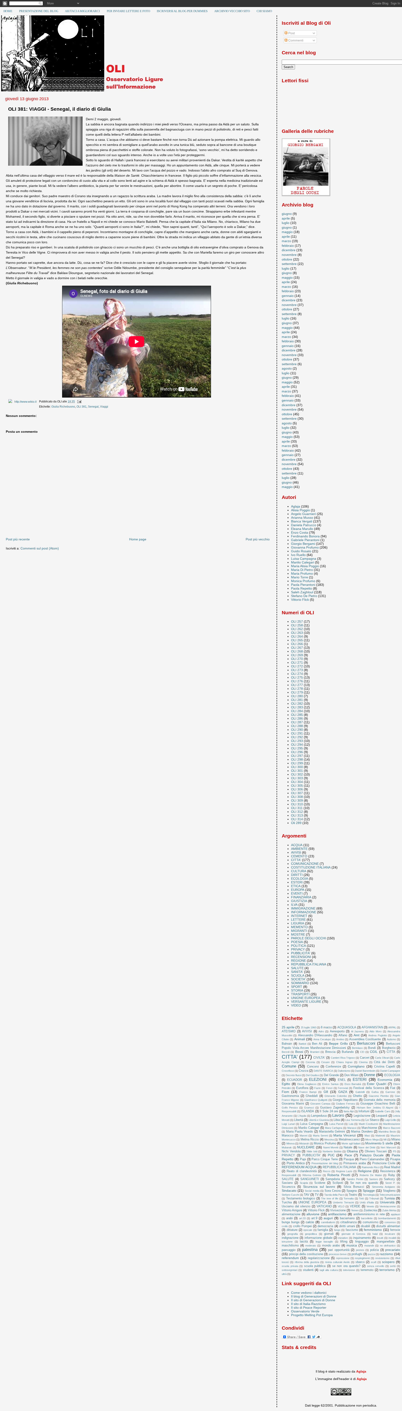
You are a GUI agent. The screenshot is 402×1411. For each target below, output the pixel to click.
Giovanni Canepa (320, 1103)
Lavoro (338, 1115)
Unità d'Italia (367, 1202)
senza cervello (375, 1266)
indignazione (290, 1237)
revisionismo (382, 1258)
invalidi (392, 1237)
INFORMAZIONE (303, 912)
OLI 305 (297, 785)
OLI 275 (297, 677)
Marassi (351, 1127)
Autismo (391, 1039)
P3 (394, 1151)
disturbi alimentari (388, 1226)
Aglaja (295, 506)
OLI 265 (297, 640)
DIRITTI (297, 875)
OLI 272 (297, 666)
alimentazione (291, 1214)
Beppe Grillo (338, 1043)
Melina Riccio (310, 1139)
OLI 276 (297, 681)
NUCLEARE (306, 1147)
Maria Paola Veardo (299, 1131)
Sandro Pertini (355, 1179)
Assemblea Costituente (365, 1039)
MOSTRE (298, 934)
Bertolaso (357, 1048)
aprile (286, 218)
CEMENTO (299, 856)
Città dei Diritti (384, 1062)
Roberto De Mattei (371, 1175)
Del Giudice (312, 1075)
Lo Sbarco (372, 1120)
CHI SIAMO (264, 11)
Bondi (372, 1048)
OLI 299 (297, 763)
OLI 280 (297, 696)
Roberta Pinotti (338, 1175)
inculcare (390, 1233)
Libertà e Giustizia (319, 1120)
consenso (390, 1222)
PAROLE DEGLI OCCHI (308, 938)
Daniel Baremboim (365, 1070)
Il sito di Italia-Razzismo (308, 1304)
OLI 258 (297, 625)
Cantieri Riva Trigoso (343, 1057)
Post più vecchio (258, 539)
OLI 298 (297, 759)
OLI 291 (297, 733)
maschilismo (290, 1245)
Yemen (355, 1210)
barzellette (367, 1218)
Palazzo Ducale (372, 1155)
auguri (328, 1218)
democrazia (325, 1226)
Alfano (342, 1035)
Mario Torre (299, 577)
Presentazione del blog (325, 1163)
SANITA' (297, 972)
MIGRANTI (299, 931)
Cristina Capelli (384, 1066)
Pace (348, 1155)
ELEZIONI (318, 1079)
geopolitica (311, 1233)
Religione (365, 1171)
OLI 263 (297, 633)
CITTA (391, 1052)
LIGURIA (297, 923)
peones (360, 1250)
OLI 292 (297, 737)
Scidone (319, 1182)
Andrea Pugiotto (377, 1035)
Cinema (363, 1062)
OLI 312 (297, 812)
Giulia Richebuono (63, 406)
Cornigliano (356, 1066)
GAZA (342, 1092)
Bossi (299, 1052)
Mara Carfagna (333, 1127)
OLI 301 (297, 770)
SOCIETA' (298, 979)
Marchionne (369, 1127)
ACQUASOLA (346, 1027)
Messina (329, 1139)
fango (337, 1230)
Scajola (304, 1182)
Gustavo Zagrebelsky (335, 1107)
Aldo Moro (375, 1031)
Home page (137, 539)
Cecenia (310, 1062)
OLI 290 (297, 729)
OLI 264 (297, 636)
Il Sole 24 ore (329, 1111)
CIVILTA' (319, 1057)
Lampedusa (319, 1115)
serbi (392, 1266)
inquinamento (362, 1237)
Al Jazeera (357, 1031)
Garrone (390, 1092)
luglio (285, 223)
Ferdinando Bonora (305, 536)
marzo (286, 241)
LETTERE (298, 919)
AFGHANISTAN (372, 1027)
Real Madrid (392, 1167)
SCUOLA (297, 975)
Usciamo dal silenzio (296, 1206)
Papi (303, 1159)
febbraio (288, 245)
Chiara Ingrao (344, 1062)
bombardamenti (387, 1218)
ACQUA (296, 845)
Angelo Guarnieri (303, 514)
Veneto (370, 1206)
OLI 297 (297, 756)
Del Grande (331, 1075)
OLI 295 (297, 748)
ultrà (284, 1274)
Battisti (302, 1043)
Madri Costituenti (368, 1124)
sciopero (388, 1262)
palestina (310, 1249)
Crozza (303, 1070)
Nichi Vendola (291, 1151)
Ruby (391, 1175)
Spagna (351, 1190)
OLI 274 (297, 674)
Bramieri (314, 1052)
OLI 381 (82, 406)
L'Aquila (302, 1115)
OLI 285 (297, 715)
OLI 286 (297, 718)
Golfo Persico (290, 1107)
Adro (321, 1031)
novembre (289, 255)
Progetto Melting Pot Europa (312, 1315)
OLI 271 (297, 662)
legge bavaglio (324, 1241)
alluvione (312, 1214)
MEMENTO (299, 927)
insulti (380, 1237)
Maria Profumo (302, 573)
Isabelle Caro (382, 1111)
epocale (307, 1230)
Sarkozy (389, 1179)
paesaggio (288, 1250)
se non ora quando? (346, 1266)
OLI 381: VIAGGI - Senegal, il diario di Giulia (59, 109)
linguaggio (362, 1241)
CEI (362, 1052)
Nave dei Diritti (366, 1147)
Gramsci (309, 1107)
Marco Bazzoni (391, 1127)
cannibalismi (328, 1222)
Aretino (340, 1039)
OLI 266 (297, 644)
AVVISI (296, 852)
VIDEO (296, 1005)
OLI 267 (297, 647)
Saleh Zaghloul (302, 592)
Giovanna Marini (293, 1103)
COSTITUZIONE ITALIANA (311, 867)
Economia (385, 1079)
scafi (373, 1262)
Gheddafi (312, 1096)
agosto (287, 368)
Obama (352, 1151)
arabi (289, 1218)
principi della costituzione (306, 1254)
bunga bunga (290, 1222)
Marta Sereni (320, 1135)
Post (291, 33)
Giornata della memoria (379, 1100)
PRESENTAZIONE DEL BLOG (38, 11)
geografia (292, 1233)
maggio (287, 232)
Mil (384, 1139)
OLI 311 (297, 808)
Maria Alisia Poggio (305, 566)
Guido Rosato (301, 551)
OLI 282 (297, 703)
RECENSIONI (301, 957)
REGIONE (298, 960)
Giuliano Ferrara (345, 1103)
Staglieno (389, 1190)
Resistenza (387, 1171)
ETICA (296, 886)
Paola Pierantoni (303, 585)
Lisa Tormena (353, 1120)
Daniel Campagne (390, 1070)
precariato (392, 1250)
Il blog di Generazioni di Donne (313, 1296)
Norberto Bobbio (332, 1151)
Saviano (287, 1182)
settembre (289, 264)
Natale (348, 1147)
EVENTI (297, 893)
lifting (343, 1241)
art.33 (302, 1218)
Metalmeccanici (349, 1139)
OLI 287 (297, 722)
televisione (349, 1270)
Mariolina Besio (387, 1131)
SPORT (296, 987)
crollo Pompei (302, 1226)
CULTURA (298, 871)
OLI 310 (297, 804)
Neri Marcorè (388, 1147)
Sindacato (289, 1190)
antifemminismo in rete (369, 1214)
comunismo (370, 1222)
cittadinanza (348, 1222)
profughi (357, 1254)
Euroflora (302, 1088)
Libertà (298, 1120)
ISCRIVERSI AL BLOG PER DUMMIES (182, 11)
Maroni (303, 1135)
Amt (356, 1035)
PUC (331, 1155)
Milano (395, 1139)
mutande (369, 1245)
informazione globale (318, 1237)
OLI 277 (297, 685)
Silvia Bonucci (354, 1186)
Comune (289, 1066)
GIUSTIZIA (299, 901)
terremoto (367, 1270)
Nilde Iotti (312, 1151)
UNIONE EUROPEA (305, 998)
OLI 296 (297, 752)
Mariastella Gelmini (332, 1131)
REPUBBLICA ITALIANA (308, 964)
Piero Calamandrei (372, 1159)
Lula (351, 1124)
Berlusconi (366, 1043)
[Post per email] (78, 401)
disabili (365, 1226)
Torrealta (349, 1198)
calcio (310, 1222)
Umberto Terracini (343, 1202)
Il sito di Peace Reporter (308, 1307)
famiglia (323, 1230)
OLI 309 (297, 800)
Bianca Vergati (301, 521)
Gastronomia (290, 1096)
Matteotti (380, 1135)
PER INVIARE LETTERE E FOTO (128, 11)
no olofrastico (388, 1245)
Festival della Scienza (368, 1088)
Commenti (295, 40)
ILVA (294, 904)
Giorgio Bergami (303, 544)
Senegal (93, 406)
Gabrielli (360, 1092)
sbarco (360, 1262)
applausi (395, 1214)
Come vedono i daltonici (308, 1292)
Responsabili (289, 1175)
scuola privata (290, 1266)
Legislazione (362, 1115)
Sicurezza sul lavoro (319, 1186)
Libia (337, 1120)
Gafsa (375, 1092)
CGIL (374, 1052)
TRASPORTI (300, 994)
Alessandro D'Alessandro (315, 1035)
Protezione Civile (383, 1163)
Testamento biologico (300, 1198)
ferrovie (395, 1230)
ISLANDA (307, 1111)
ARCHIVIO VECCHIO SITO (232, 11)
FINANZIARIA (301, 897)
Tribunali (374, 1198)
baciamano (347, 1218)
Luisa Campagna (303, 558)
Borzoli (285, 1052)
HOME (7, 11)
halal (375, 1233)
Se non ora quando (364, 1182)
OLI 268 (297, 651)
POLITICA (298, 946)
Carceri (364, 1057)
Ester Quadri (376, 1084)
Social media (312, 1190)
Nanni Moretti (330, 1147)
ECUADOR (294, 1079)
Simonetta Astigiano (383, 1186)
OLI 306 (297, 789)
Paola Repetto (301, 588)
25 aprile (288, 1027)
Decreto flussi (293, 1075)
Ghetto (357, 1096)
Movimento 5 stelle (379, 1143)
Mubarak (287, 1147)
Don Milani (351, 1075)
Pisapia (395, 1159)
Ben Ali (317, 1043)
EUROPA (297, 890)
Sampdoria (332, 1179)
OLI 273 (297, 670)
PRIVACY (298, 949)
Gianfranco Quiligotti (315, 1100)
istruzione (287, 1241)
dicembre (288, 250)
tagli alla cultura (329, 1270)
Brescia (330, 1052)
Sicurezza (288, 1186)
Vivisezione (338, 1210)
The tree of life (329, 1198)
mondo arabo (331, 1245)
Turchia (287, 1202)
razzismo (386, 1254)
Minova (290, 1143)
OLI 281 (297, 700)
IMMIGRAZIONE (303, 908)
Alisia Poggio (300, 510)
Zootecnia (370, 1210)
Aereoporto (337, 1031)
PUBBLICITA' (300, 953)
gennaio (288, 296)
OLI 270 (297, 659)
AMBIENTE (299, 849)
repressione (342, 1258)
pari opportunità (338, 1250)
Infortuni (363, 1111)
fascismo (352, 1230)
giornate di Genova (353, 1233)
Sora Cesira (333, 1190)
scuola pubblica (315, 1266)
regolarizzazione (319, 1258)
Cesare (325, 1062)
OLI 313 (297, 815)
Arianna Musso (302, 517)
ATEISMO (288, 1031)
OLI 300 (297, 767)
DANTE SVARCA (323, 1070)
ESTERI (297, 882)
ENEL (342, 1079)
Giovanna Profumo (305, 547)
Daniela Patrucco (303, 525)
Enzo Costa (299, 532)
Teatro (353, 1194)
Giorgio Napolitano (345, 1100)
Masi (367, 1135)
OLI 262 (297, 629)
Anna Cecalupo (322, 1039)
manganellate (386, 1241)
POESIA (297, 942)
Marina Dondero (361, 1131)
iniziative (343, 1237)
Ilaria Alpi (349, 1111)
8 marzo (326, 1027)
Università (387, 1202)
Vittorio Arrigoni (292, 1210)
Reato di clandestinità (302, 1171)
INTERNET (299, 916)
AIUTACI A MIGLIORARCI (82, 11)
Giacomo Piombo (379, 1096)
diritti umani (347, 1226)
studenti (308, 1270)
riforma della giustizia (307, 1262)
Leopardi (381, 1115)
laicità (304, 1241)
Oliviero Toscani (376, 1151)
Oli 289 (296, 823)
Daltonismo (344, 1070)
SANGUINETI (309, 1179)
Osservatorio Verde (305, 1311)
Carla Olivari (382, 1057)
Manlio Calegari (302, 562)
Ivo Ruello (298, 555)
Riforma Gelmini (311, 1175)
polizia (374, 1250)
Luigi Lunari (288, 1124)
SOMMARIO (300, 983)
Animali (299, 1039)
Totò (361, 1198)
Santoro (373, 1179)
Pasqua (349, 1159)
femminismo (373, 1230)
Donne (369, 1075)
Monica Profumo (303, 581)
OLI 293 (297, 741)
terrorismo (387, 1270)
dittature (292, 1230)
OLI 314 (297, 819)
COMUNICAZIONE (305, 863)
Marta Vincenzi (344, 1135)
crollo (285, 1226)
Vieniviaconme (387, 1206)
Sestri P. (390, 1182)
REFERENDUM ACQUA (299, 1167)
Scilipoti (337, 1182)
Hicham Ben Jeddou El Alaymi (375, 1107)
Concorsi (313, 1066)
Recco (326, 1171)
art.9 (314, 1218)
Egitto (286, 1084)
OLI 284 (297, 711)
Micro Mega (372, 1139)
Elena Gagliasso (306, 1084)
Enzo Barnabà (353, 1084)
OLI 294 (297, 744)
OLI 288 (297, 726)
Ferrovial (343, 1088)
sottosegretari (289, 1270)
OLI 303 (297, 778)
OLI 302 (297, 774)
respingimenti (362, 1258)
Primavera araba (354, 1163)
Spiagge (369, 1190)
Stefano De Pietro (304, 596)
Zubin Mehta (389, 1210)
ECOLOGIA (299, 878)
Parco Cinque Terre (325, 1159)
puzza (371, 1254)
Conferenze (333, 1066)
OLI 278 (297, 688)
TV (317, 1194)
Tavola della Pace (334, 1194)
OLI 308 (297, 797)
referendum (290, 1258)
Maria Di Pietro (302, 570)
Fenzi (329, 1088)
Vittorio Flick (300, 599)
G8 (326, 1092)
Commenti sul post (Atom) (39, 548)
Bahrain (287, 1043)
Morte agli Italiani (351, 1143)
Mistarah (304, 1143)
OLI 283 (297, 707)
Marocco (287, 1135)
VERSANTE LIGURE (306, 1001)
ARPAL (392, 1027)
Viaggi (104, 406)
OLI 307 (297, 793)
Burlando (348, 1052)
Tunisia (389, 1198)
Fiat (392, 1088)
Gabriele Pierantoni (305, 540)
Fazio (317, 1088)
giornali (329, 1234)
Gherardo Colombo (336, 1096)
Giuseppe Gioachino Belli (377, 1103)
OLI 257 (297, 621)
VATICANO (324, 1206)
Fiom (285, 1092)
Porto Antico (296, 1163)
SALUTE (297, 968)
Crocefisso (288, 1070)
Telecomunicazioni (389, 1194)
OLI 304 (297, 782)
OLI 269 (297, 655)
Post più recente (18, 539)
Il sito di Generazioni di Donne (313, 1300)
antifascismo (337, 1214)
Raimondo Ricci (370, 1167)
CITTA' (296, 860)
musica (351, 1245)
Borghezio (388, 1048)
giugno (287, 214)
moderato (310, 1245)
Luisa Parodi (336, 1124)
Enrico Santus (330, 1084)
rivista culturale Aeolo (337, 1262)
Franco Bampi (307, 1092)
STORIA (297, 990)
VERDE (355, 1206)
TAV (306, 1194)
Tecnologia (369, 1194)
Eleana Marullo (302, 529)
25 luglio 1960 (308, 1027)
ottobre (287, 259)
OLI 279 (297, 692)
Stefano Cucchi (290, 1194)
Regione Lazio (344, 1171)
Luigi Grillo (390, 1120)
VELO (341, 1206)
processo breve (338, 1254)
